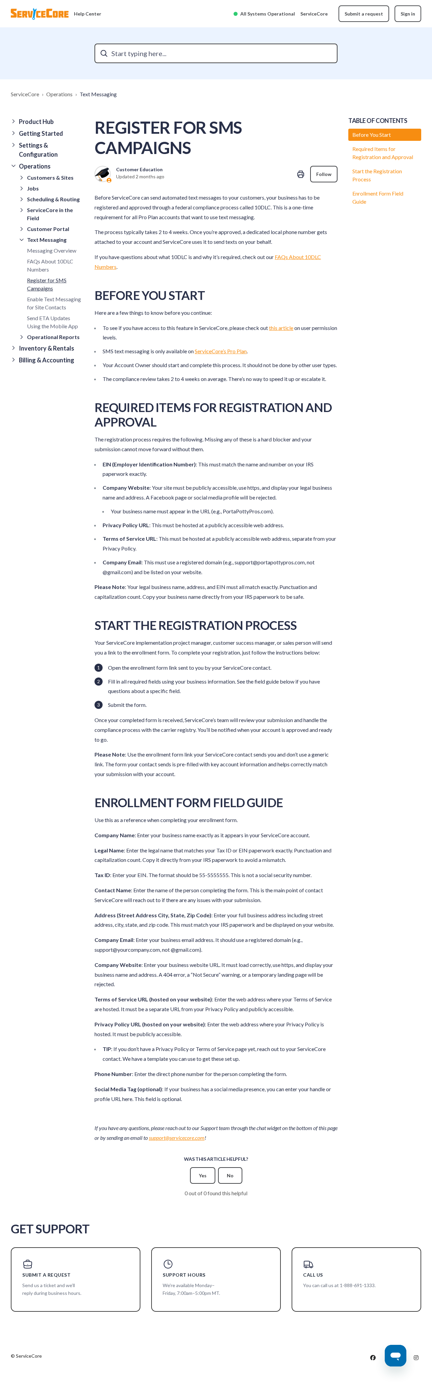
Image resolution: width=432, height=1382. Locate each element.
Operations (59, 94)
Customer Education (139, 169)
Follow (323, 174)
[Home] (40, 14)
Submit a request (364, 14)
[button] (47, 121)
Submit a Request (46, 1275)
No (230, 1175)
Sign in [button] (408, 14)
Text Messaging (98, 94)
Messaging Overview (51, 250)
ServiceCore (314, 14)
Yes (203, 1175)
